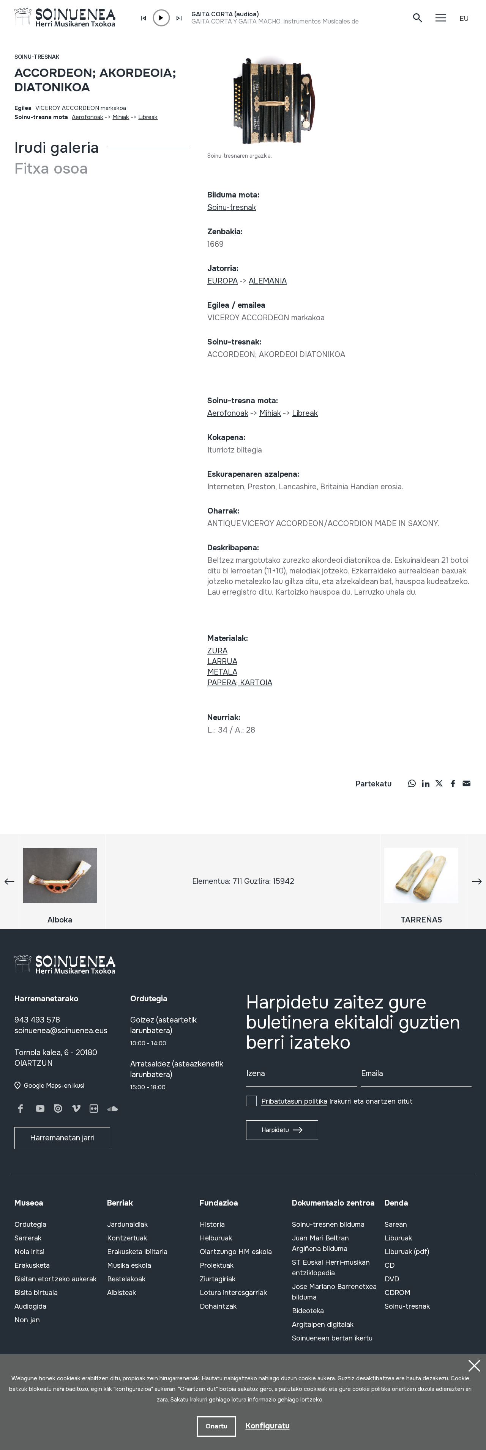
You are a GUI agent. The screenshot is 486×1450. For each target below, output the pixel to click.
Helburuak (216, 1238)
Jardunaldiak (127, 1224)
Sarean (396, 1224)
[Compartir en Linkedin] (426, 783)
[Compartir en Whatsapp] (412, 783)
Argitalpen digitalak (322, 1324)
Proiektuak (217, 1265)
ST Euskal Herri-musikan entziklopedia (331, 1267)
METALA (222, 672)
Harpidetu (275, 1130)
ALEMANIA (268, 281)
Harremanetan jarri (62, 1138)
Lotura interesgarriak (233, 1293)
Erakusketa (32, 1265)
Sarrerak (27, 1238)
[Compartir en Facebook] (453, 783)
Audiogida (30, 1306)
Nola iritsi (29, 1252)
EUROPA (222, 281)
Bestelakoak (126, 1279)
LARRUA (222, 661)
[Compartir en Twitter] (439, 783)
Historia (212, 1224)
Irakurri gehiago (210, 1399)
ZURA (217, 651)
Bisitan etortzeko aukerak (55, 1279)
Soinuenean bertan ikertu (332, 1338)
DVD (392, 1279)
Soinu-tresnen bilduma (328, 1224)
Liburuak (398, 1238)
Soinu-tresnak (36, 56)
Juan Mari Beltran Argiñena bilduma (320, 1243)
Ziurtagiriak (217, 1279)
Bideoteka (308, 1311)
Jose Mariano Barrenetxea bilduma (334, 1291)
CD (389, 1265)
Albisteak (121, 1293)
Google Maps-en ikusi (54, 1086)
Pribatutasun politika (294, 1101)
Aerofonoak (87, 117)
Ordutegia (30, 1224)
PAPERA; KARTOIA (239, 682)
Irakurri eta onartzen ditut (337, 1101)
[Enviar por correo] (467, 783)
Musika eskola (129, 1265)
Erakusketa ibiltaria (137, 1252)
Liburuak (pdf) (407, 1252)
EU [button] (464, 18)
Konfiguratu (268, 1426)
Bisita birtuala (36, 1293)
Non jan (27, 1320)
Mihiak (120, 117)
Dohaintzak (218, 1306)
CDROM (397, 1293)
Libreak (148, 117)
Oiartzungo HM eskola (236, 1252)
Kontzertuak (127, 1238)
